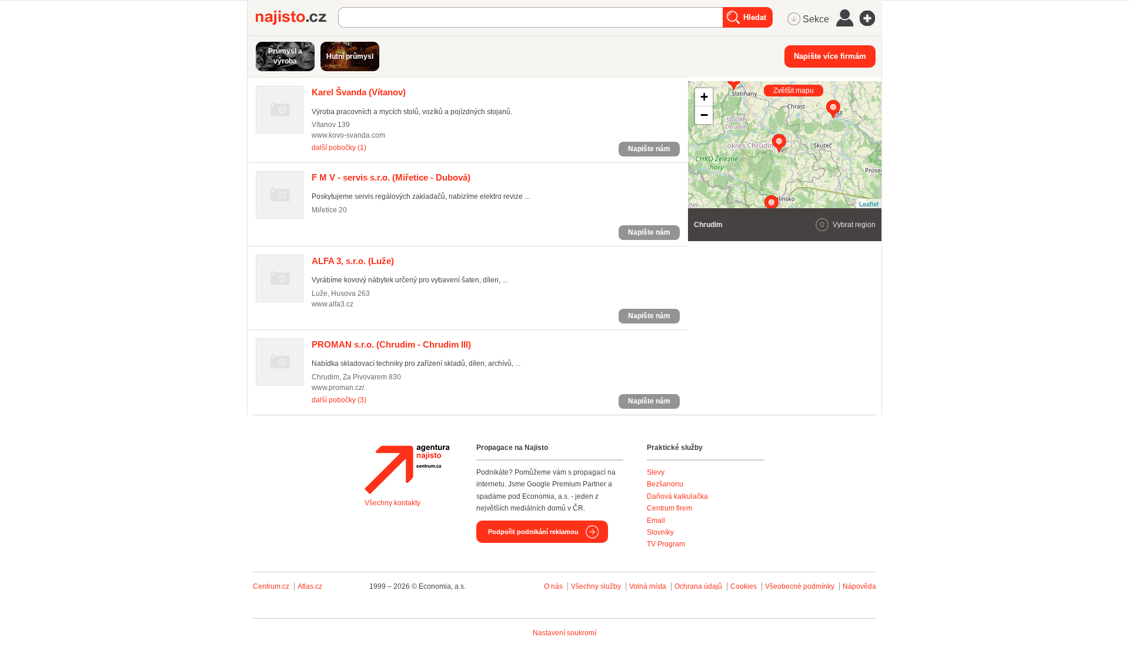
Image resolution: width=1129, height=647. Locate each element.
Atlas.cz (310, 586)
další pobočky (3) (339, 400)
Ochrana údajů (698, 586)
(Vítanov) (359, 92)
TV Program (666, 544)
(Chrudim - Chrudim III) (391, 344)
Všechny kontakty (392, 503)
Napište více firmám (830, 56)
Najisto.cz (297, 17)
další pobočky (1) (339, 148)
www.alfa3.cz (332, 304)
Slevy (655, 472)
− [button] (704, 115)
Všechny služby (597, 586)
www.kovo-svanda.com (348, 135)
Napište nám (649, 149)
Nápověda (859, 586)
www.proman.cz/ (338, 387)
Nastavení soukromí (564, 633)
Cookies (743, 586)
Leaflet (869, 203)
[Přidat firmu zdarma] (871, 18)
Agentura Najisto (407, 469)
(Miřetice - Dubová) (391, 177)
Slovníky (660, 532)
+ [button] (704, 96)
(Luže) (353, 261)
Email (656, 520)
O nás (553, 586)
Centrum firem (669, 508)
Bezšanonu (665, 484)
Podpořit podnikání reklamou (533, 531)
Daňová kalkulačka (677, 496)
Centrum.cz (271, 586)
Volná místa (647, 586)
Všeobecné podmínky (799, 586)
